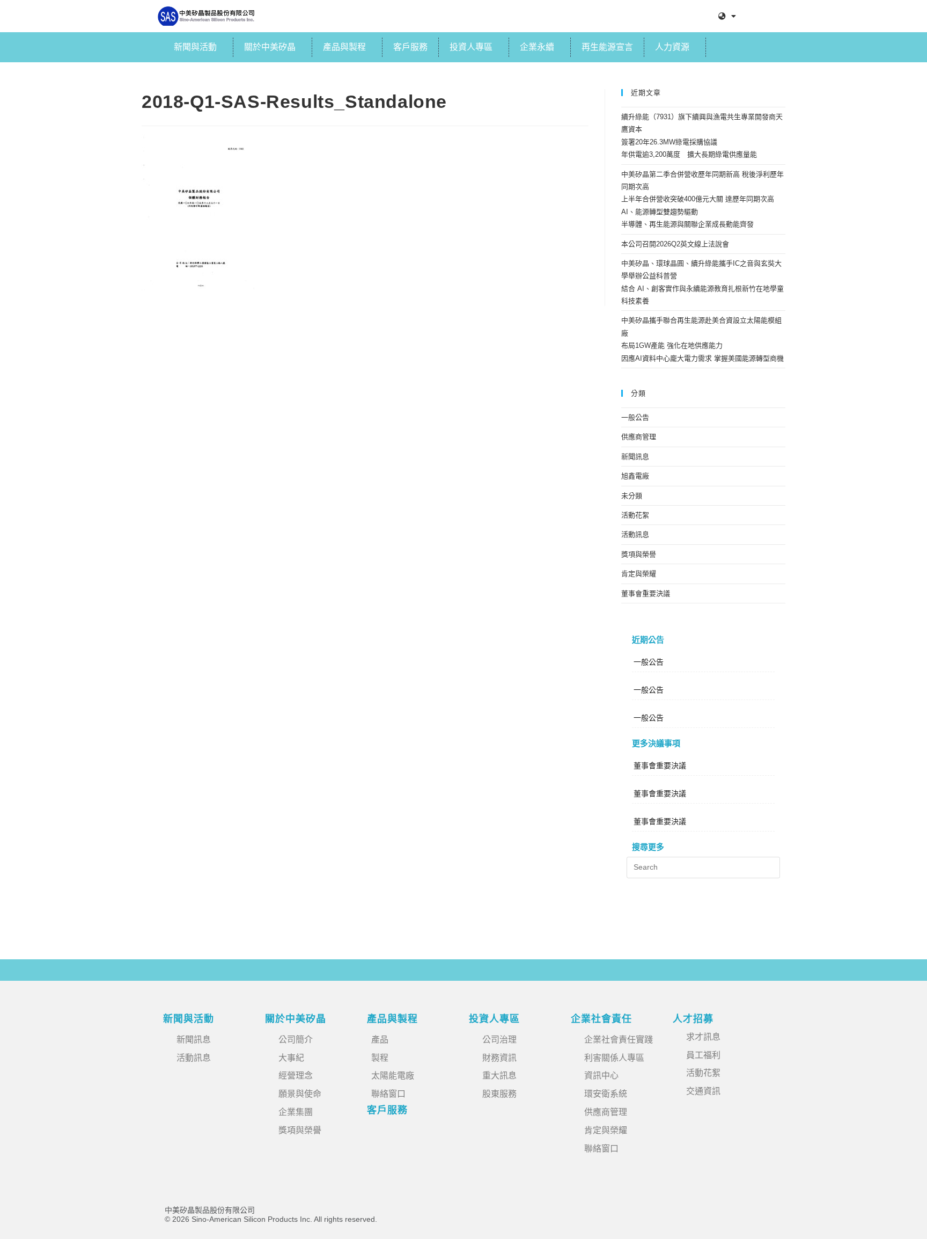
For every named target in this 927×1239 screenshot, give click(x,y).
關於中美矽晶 (270, 47)
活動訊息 (635, 534)
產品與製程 (344, 47)
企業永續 (537, 47)
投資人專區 (471, 47)
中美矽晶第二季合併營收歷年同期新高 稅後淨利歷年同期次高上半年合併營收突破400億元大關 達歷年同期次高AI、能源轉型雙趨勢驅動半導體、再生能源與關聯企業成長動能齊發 (702, 199)
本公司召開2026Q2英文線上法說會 (675, 244)
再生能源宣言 (607, 47)
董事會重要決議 (645, 593)
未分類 (631, 496)
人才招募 (693, 1019)
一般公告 (635, 417)
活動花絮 (635, 515)
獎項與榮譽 (638, 554)
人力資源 (672, 47)
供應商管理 (638, 437)
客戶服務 (410, 47)
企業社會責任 (601, 1019)
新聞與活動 (195, 47)
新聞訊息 (635, 457)
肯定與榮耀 (638, 574)
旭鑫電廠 (635, 476)
